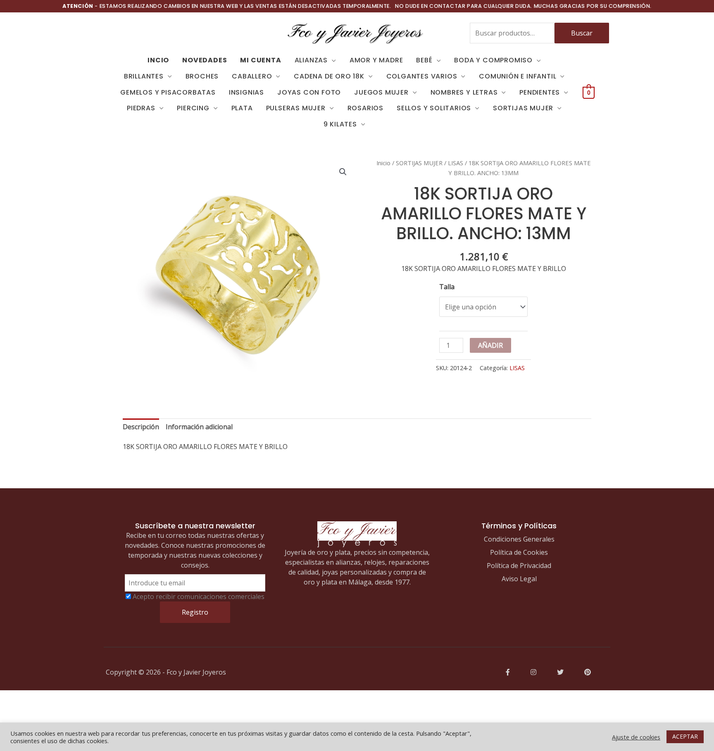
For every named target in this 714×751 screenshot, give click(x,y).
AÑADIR (490, 345)
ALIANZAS (311, 60)
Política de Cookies (519, 552)
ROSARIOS (365, 108)
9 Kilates (340, 124)
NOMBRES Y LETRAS (464, 92)
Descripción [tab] (141, 426)
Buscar (582, 33)
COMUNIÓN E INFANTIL (517, 76)
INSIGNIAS (246, 92)
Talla (447, 286)
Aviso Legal (519, 578)
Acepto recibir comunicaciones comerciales (198, 596)
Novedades (204, 60)
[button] (343, 171)
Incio (158, 60)
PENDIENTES (539, 92)
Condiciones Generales (519, 539)
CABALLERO (252, 76)
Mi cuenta (260, 60)
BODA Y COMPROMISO (493, 60)
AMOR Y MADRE (376, 60)
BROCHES (202, 76)
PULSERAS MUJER (296, 108)
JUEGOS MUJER (381, 92)
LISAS (455, 163)
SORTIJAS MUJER (523, 108)
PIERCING (193, 108)
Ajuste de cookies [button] (636, 737)
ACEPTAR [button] (685, 736)
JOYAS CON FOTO (309, 92)
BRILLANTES (144, 76)
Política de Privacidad (519, 565)
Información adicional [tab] (199, 426)
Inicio (383, 163)
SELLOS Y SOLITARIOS (434, 108)
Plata (242, 108)
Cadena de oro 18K (329, 76)
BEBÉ (424, 60)
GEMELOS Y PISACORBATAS (168, 92)
